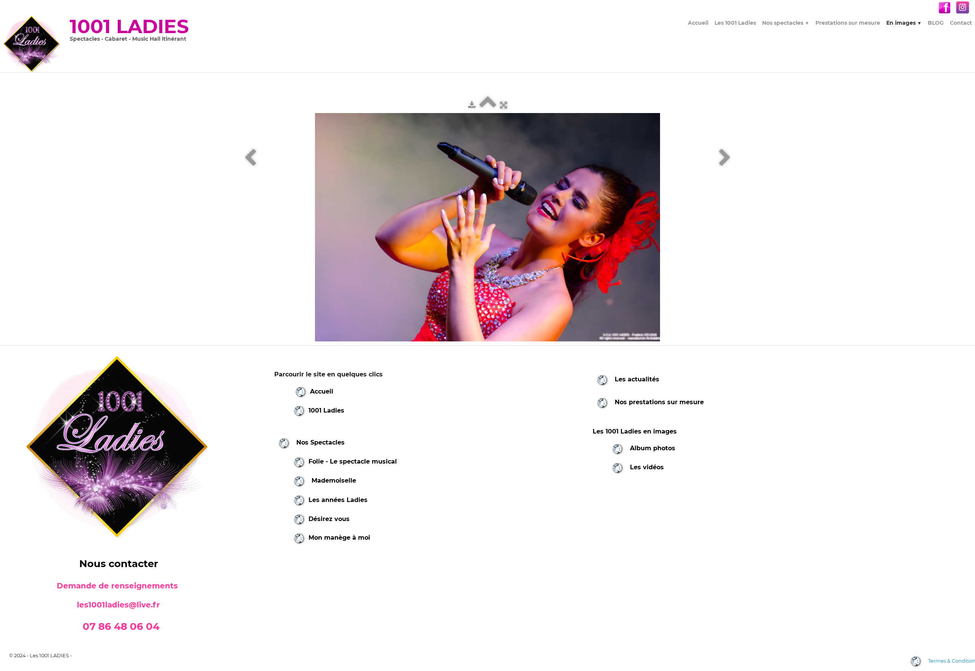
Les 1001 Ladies (735, 22)
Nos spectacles (785, 22)
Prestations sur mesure (847, 22)
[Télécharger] (472, 105)
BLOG (936, 22)
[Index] (488, 105)
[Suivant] (724, 158)
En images (904, 22)
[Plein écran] (503, 105)
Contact (961, 22)
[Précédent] (250, 158)
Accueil (698, 22)
